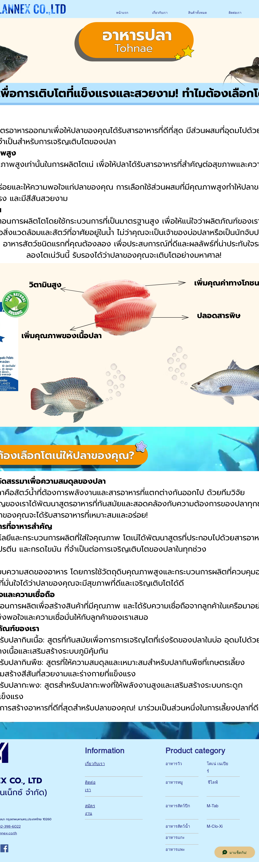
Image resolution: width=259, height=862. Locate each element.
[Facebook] (4, 848)
